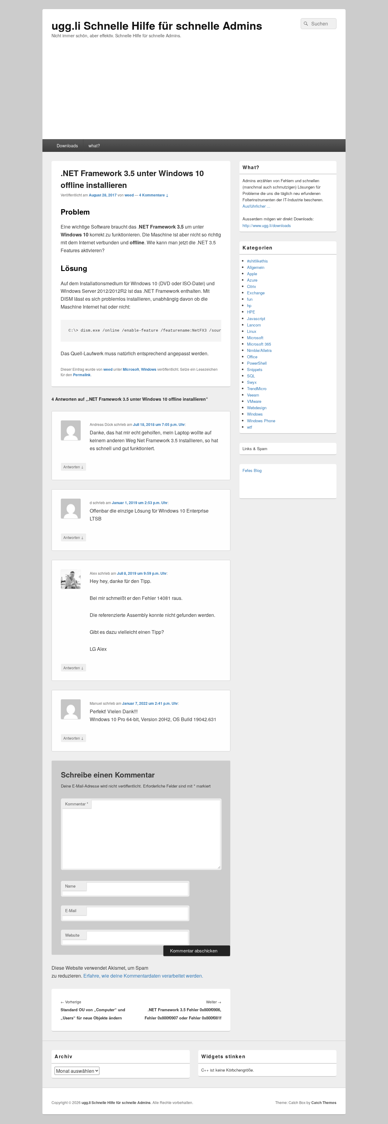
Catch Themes (323, 1102)
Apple (252, 273)
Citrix (251, 286)
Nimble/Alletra (259, 350)
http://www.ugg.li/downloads (266, 225)
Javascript (256, 318)
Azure (252, 280)
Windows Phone (261, 420)
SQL (251, 376)
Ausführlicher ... (256, 206)
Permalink (82, 374)
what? (94, 145)
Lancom (254, 325)
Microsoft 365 (259, 344)
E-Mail (70, 910)
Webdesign (256, 407)
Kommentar (76, 804)
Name (70, 886)
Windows (148, 369)
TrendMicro (256, 388)
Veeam (253, 395)
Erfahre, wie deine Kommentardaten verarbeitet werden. (143, 975)
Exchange (256, 293)
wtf (249, 427)
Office (252, 357)
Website (72, 935)
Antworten (73, 466)
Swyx (252, 382)
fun (250, 299)
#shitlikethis (257, 261)
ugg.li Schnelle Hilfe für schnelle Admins (157, 25)
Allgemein (255, 267)
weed (129, 195)
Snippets (255, 369)
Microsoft (131, 369)
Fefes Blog (252, 470)
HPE (251, 312)
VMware (254, 401)
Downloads (67, 145)
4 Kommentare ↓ (154, 195)
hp (249, 305)
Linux (251, 331)
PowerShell (257, 363)
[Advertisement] (194, 93)
